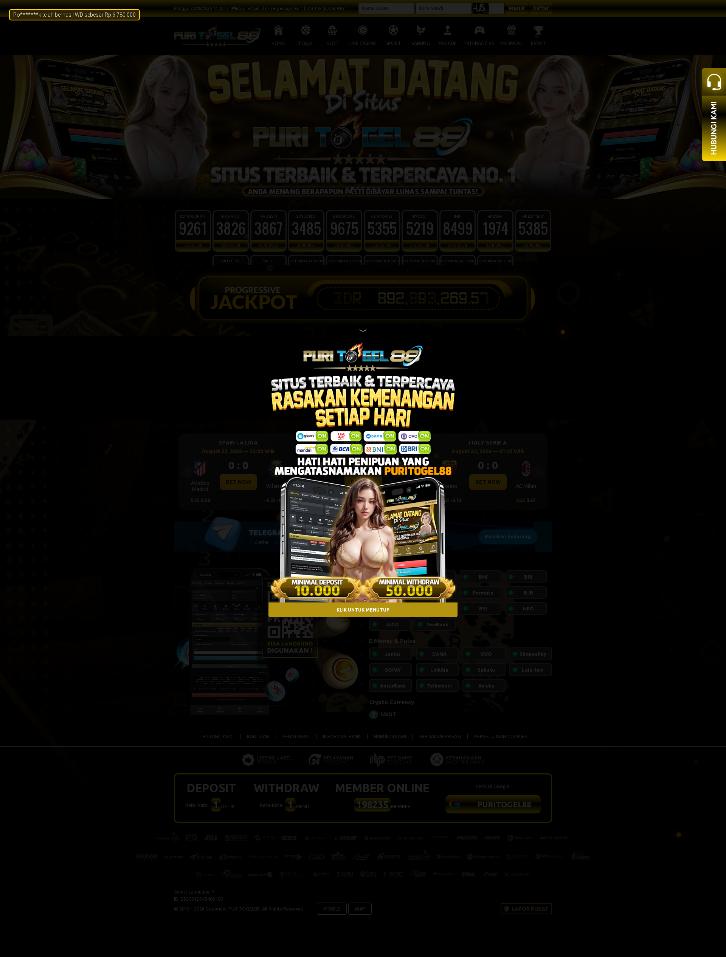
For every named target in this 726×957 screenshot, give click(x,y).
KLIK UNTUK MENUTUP (363, 609)
